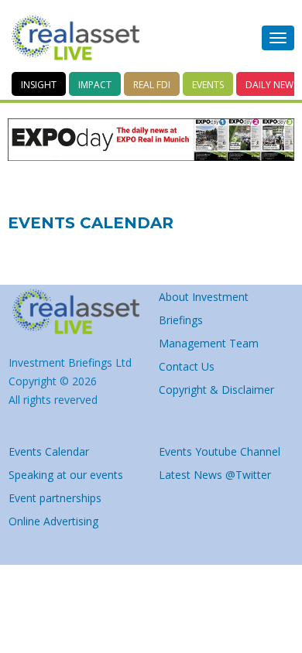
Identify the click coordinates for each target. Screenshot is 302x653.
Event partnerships (55, 498)
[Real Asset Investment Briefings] (75, 38)
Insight (39, 84)
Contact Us (186, 366)
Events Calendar (49, 451)
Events (208, 84)
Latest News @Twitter (215, 474)
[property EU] (76, 311)
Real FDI (151, 84)
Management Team (209, 343)
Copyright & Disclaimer (216, 389)
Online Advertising (53, 521)
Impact (95, 84)
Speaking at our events (66, 474)
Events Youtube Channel (219, 451)
